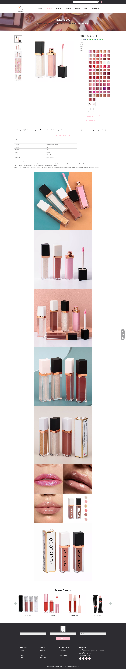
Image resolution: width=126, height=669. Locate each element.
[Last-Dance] (90, 99)
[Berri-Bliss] (101, 91)
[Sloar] (101, 69)
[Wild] (108, 77)
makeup (34, 130)
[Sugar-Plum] (108, 73)
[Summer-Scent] (97, 66)
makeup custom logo (88, 130)
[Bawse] (97, 84)
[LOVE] (104, 51)
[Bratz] (93, 62)
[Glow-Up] (108, 91)
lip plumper (70, 130)
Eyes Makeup (63, 655)
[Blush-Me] (90, 77)
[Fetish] (104, 77)
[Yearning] (90, 84)
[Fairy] (97, 91)
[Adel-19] (104, 95)
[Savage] (90, 51)
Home (22, 650)
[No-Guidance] (97, 95)
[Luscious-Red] (93, 66)
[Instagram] (89, 658)
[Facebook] (80, 658)
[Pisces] (97, 51)
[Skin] (108, 69)
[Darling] (93, 59)
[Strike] (104, 69)
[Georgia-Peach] (101, 59)
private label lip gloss (50, 130)
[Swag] (93, 51)
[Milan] (104, 91)
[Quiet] (108, 95)
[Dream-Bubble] (108, 62)
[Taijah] (108, 51)
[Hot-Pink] (90, 69)
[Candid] (93, 80)
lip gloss (27, 130)
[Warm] (101, 80)
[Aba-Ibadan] (93, 99)
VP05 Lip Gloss (28, 615)
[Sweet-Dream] (104, 73)
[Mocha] (97, 69)
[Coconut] (93, 84)
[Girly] (108, 66)
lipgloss (40, 130)
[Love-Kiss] (104, 66)
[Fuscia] (93, 91)
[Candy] (97, 62)
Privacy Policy (43, 657)
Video (41, 655)
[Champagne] (101, 51)
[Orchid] (108, 84)
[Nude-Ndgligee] (93, 73)
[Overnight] (97, 73)
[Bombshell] (90, 73)
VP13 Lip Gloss (74, 615)
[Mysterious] (104, 62)
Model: (81, 42)
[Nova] (104, 59)
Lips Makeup (63, 650)
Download (42, 650)
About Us (23, 653)
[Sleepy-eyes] (101, 66)
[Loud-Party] (104, 55)
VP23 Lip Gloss (51, 615)
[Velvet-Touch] (104, 84)
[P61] (93, 104)
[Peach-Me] (101, 62)
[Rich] (93, 95)
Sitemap (77, 666)
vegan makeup (101, 130)
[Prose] (93, 69)
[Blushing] (97, 77)
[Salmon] (108, 80)
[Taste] (90, 91)
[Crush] (90, 88)
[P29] (90, 104)
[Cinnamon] (104, 80)
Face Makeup (63, 653)
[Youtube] (86, 658)
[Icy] (93, 88)
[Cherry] (101, 55)
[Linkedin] (83, 658)
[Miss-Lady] (97, 55)
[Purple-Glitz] (104, 88)
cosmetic (78, 130)
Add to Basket (89, 120)
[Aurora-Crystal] (93, 55)
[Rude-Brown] (90, 62)
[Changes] (101, 77)
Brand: (81, 46)
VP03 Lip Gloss (97, 615)
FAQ (41, 653)
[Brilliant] (90, 55)
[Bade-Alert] (101, 88)
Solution (23, 655)
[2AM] (90, 80)
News (22, 657)
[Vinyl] (101, 84)
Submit (63, 638)
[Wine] (93, 77)
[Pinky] (108, 55)
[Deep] (108, 59)
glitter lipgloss (61, 130)
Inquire (89, 117)
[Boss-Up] (97, 88)
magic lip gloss (19, 130)
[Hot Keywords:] (98, 2)
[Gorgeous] (108, 88)
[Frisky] (101, 95)
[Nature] (97, 80)
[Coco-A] (90, 95)
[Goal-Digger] (90, 59)
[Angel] (97, 59)
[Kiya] (90, 66)
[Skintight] (101, 73)
